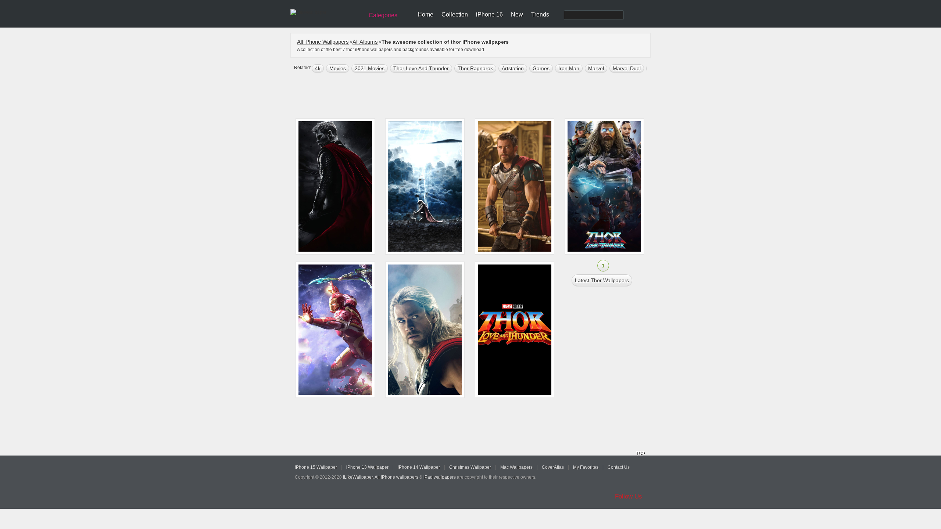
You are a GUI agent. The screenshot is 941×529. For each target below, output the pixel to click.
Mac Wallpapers (516, 467)
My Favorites (585, 467)
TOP (640, 453)
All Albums (365, 42)
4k (318, 68)
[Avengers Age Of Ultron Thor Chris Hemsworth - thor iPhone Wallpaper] (425, 329)
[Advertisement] (475, 96)
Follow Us (628, 496)
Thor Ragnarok (475, 68)
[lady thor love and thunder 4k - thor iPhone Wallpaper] (425, 186)
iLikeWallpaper (358, 477)
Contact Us (619, 467)
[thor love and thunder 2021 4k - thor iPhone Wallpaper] (335, 186)
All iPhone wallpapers (396, 477)
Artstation (513, 68)
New (517, 14)
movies (337, 68)
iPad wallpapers (439, 477)
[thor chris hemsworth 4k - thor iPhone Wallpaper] (514, 186)
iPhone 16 (489, 14)
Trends (540, 14)
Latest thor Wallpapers (602, 280)
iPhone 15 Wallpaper (316, 467)
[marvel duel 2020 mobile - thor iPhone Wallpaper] (335, 329)
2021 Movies (369, 68)
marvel (596, 68)
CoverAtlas (553, 467)
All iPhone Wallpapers (323, 42)
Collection (454, 14)
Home (425, 14)
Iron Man (568, 68)
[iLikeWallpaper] (326, 12)
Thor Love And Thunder (421, 68)
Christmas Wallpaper (470, 467)
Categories (383, 15)
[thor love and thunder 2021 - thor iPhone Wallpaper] (514, 329)
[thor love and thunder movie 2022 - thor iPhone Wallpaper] (604, 186)
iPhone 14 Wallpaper (419, 467)
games (541, 68)
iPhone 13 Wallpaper (367, 467)
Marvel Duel (627, 68)
